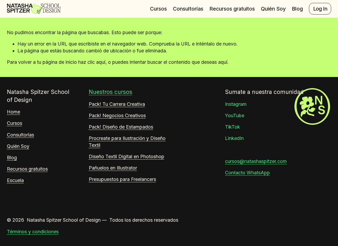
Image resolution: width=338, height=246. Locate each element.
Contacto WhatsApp (247, 172)
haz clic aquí (91, 62)
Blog (297, 9)
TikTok (232, 127)
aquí (222, 62)
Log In (320, 9)
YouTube (234, 115)
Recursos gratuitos (232, 9)
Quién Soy (273, 9)
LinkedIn (234, 138)
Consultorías (188, 9)
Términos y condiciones (33, 231)
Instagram (236, 104)
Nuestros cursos (110, 92)
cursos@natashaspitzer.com (256, 161)
